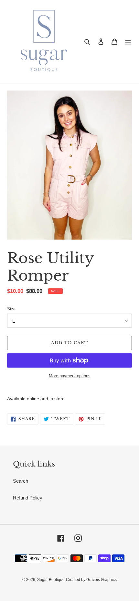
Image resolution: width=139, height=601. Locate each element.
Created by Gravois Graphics (91, 579)
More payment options (70, 375)
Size (11, 308)
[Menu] (128, 41)
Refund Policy (27, 497)
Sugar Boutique (51, 579)
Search (20, 481)
